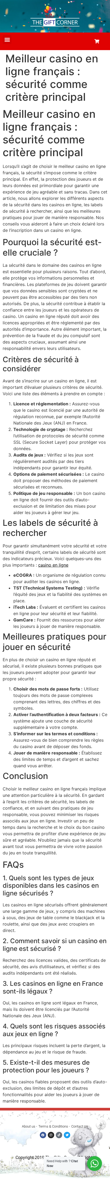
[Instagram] (51, 1135)
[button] (7, 39)
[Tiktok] (59, 1135)
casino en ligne (53, 565)
